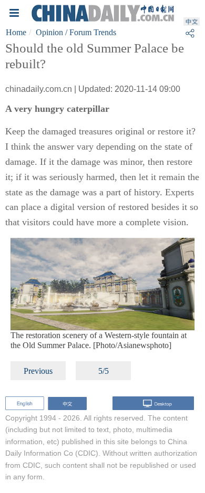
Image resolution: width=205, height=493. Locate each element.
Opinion (49, 32)
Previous (38, 370)
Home (16, 32)
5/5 (103, 370)
